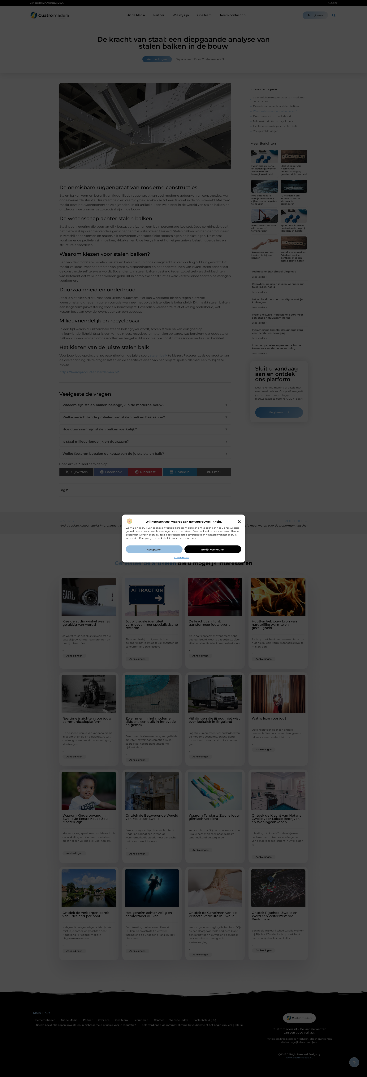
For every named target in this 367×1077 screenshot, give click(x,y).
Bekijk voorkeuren (213, 549)
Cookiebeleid (181, 557)
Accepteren (154, 549)
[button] (239, 522)
